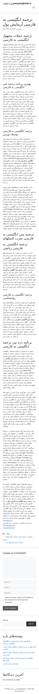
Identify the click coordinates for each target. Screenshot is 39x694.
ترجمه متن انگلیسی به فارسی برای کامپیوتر (17, 523)
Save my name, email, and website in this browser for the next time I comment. (19, 599)
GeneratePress (19, 691)
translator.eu (7, 520)
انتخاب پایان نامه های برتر (14, 542)
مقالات (7, 534)
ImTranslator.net (9, 525)
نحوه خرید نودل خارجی (11, 664)
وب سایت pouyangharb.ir (17, 3)
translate (32, 153)
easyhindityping (9, 528)
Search (5, 620)
